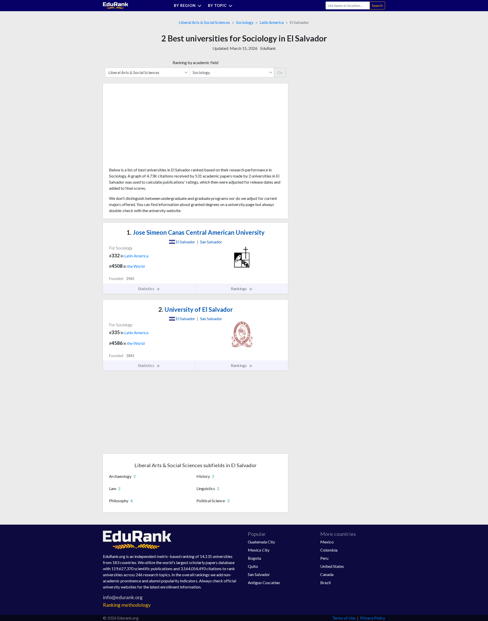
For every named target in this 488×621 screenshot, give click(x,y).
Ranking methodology (127, 605)
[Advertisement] (147, 127)
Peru (324, 558)
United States (332, 566)
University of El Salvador (195, 309)
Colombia (329, 550)
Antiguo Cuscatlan (264, 582)
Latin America (272, 22)
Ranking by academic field (195, 62)
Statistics (146, 288)
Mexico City (258, 550)
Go (280, 72)
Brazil (325, 582)
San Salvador (259, 574)
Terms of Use (343, 617)
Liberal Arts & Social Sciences (204, 22)
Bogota (254, 558)
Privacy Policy (372, 617)
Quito (253, 566)
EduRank (268, 48)
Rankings (239, 288)
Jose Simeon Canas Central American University (196, 232)
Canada (326, 574)
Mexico (327, 541)
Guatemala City (261, 541)
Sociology (244, 22)
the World (136, 266)
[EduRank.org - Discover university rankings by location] (115, 5)
